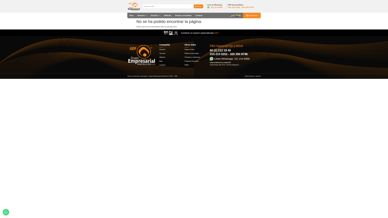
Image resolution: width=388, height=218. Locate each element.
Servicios (154, 15)
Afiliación (167, 15)
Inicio (131, 15)
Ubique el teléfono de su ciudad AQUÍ (220, 62)
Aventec (258, 76)
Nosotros (141, 15)
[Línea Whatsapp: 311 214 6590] (211, 58)
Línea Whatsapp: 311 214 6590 (232, 58)
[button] (6, 212)
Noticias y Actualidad (183, 15)
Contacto (198, 15)
